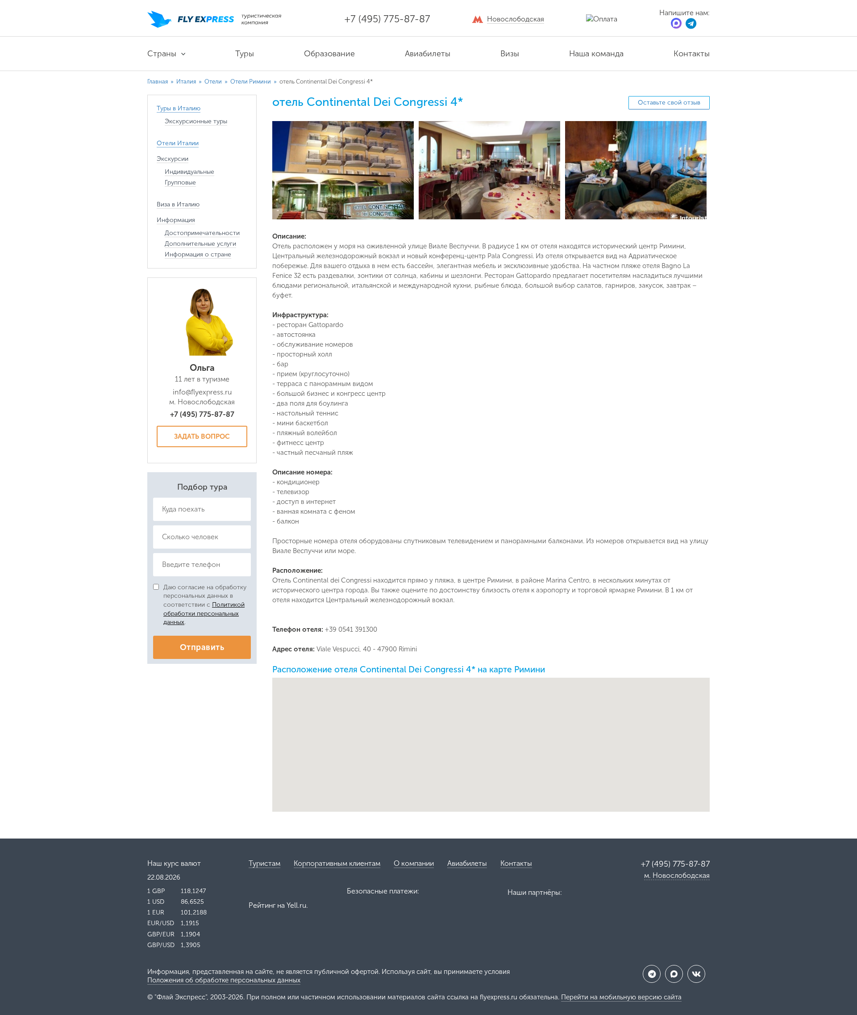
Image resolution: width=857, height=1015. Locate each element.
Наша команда (596, 54)
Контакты (692, 54)
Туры (244, 54)
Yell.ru (296, 905)
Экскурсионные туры (196, 121)
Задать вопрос (202, 436)
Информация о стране (198, 254)
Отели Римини (251, 81)
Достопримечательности (202, 233)
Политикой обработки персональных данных (204, 613)
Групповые (180, 182)
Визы (509, 54)
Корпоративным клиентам (337, 863)
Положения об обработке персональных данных (223, 980)
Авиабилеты (427, 54)
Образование (329, 54)
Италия (186, 81)
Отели (213, 81)
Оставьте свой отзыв (669, 102)
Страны (161, 54)
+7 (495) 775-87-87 (387, 19)
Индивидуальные (189, 172)
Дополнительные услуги (200, 243)
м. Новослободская (677, 875)
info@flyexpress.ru (202, 392)
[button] (491, 737)
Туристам (264, 863)
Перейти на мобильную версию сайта (621, 997)
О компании (414, 863)
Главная (157, 81)
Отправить (202, 647)
